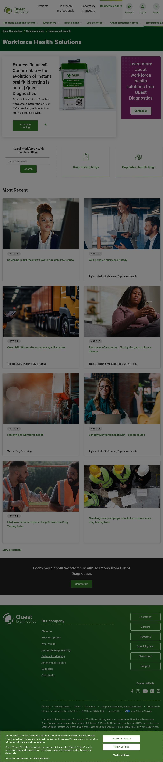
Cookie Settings (121, 755)
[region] (81, 746)
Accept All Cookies (121, 739)
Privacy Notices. (41, 758)
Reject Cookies (121, 747)
